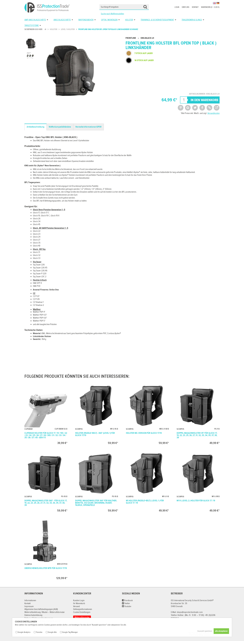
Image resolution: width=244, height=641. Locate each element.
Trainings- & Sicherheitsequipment (157, 20)
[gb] (214, 3)
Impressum (29, 606)
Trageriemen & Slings (192, 20)
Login (177, 7)
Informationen (30, 600)
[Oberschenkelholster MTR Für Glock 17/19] (46, 549)
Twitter (127, 603)
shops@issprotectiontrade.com (190, 612)
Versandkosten (213, 113)
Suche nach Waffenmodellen (112, 13)
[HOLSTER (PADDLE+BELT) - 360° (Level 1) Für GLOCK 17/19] (96, 414)
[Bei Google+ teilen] (188, 108)
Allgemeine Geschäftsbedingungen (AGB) (41, 609)
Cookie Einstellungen (81, 612)
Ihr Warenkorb (79, 603)
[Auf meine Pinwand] (180, 108)
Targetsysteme (31, 25)
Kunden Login (78, 600)
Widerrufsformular (82, 617)
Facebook (128, 600)
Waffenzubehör (85, 20)
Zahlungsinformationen (82, 609)
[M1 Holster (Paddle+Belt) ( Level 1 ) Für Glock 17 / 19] (147, 481)
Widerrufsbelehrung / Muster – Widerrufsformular (44, 612)
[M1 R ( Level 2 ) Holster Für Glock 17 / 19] (198, 481)
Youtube (127, 606)
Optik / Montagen (109, 20)
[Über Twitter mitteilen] (195, 108)
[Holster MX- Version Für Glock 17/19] (147, 414)
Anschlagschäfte (62, 20)
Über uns (185, 7)
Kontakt (195, 7)
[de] (217, 3)
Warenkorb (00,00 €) (210, 7)
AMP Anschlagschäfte (35, 20)
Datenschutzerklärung (33, 615)
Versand (76, 606)
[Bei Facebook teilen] (202, 108)
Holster (129, 20)
